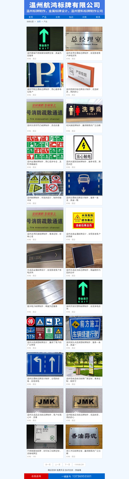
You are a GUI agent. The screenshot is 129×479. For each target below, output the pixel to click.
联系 (98, 17)
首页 (31, 17)
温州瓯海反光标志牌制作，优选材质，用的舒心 (83, 415)
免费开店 (60, 470)
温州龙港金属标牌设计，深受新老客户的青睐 (83, 235)
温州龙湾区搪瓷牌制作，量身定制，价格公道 (44, 235)
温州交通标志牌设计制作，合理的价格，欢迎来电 (43, 379)
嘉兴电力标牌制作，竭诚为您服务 (42, 306)
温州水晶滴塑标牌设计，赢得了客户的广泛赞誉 (44, 343)
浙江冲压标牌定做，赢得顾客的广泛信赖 (83, 452)
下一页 (67, 464)
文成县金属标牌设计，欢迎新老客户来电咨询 (44, 271)
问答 (85, 17)
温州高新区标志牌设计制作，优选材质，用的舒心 (82, 90)
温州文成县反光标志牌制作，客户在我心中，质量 (44, 415)
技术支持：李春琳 (73, 470)
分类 (58, 17)
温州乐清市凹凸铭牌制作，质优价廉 (43, 125)
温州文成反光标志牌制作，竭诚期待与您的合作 (83, 271)
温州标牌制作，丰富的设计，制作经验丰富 (44, 198)
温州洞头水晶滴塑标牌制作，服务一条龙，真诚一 (83, 343)
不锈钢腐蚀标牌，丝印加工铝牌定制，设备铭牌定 (44, 452)
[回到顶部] (126, 469)
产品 (44, 17)
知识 (71, 17)
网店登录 (52, 470)
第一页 (48, 464)
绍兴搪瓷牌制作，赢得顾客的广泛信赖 (83, 125)
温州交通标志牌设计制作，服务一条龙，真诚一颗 (82, 198)
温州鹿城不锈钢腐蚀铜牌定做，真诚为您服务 (44, 54)
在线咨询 (36, 476)
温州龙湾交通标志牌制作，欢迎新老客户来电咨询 (83, 54)
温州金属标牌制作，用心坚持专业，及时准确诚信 (44, 162)
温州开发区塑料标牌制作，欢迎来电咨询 (83, 307)
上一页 (57, 464)
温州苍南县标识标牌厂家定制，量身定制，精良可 (83, 379)
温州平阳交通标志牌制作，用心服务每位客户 (44, 90)
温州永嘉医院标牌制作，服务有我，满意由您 (83, 162)
